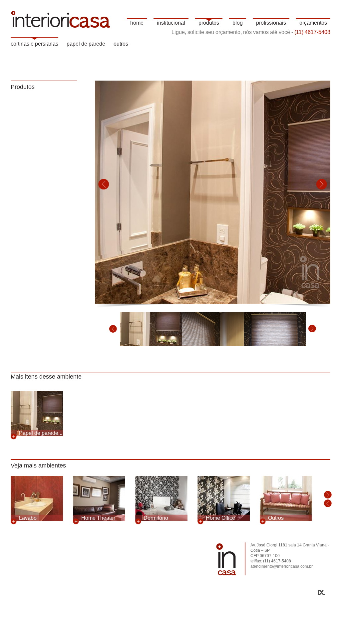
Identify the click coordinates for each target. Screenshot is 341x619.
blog (237, 23)
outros (121, 44)
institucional (171, 23)
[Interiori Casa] (61, 18)
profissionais (271, 23)
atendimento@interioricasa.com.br (281, 566)
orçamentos (313, 23)
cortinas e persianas (34, 44)
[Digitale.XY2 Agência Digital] (170, 592)
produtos (208, 23)
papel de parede (86, 44)
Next (321, 184)
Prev (103, 184)
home (137, 23)
